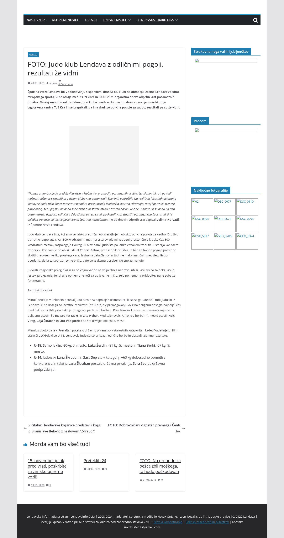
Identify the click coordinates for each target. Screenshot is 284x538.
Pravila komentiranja (168, 522)
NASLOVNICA (36, 20)
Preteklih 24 (95, 460)
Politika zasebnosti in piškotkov (207, 522)
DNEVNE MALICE (115, 20)
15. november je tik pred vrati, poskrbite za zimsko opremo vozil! (47, 469)
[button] (129, 20)
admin (53, 83)
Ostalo (91, 20)
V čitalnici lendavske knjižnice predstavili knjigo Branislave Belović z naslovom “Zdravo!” (64, 428)
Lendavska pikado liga (156, 20)
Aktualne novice (65, 20)
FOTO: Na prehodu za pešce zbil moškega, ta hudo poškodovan (160, 466)
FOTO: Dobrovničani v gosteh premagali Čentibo (144, 428)
